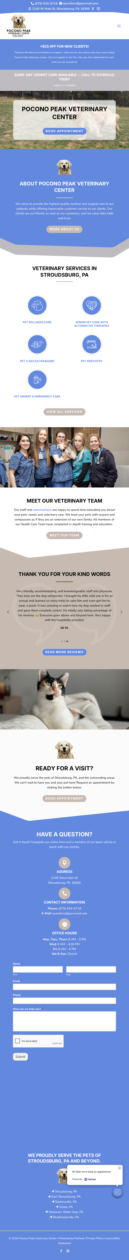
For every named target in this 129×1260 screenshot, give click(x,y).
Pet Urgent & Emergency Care (37, 396)
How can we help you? (28, 1009)
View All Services (64, 411)
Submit (20, 1057)
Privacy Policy (94, 1238)
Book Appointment (64, 131)
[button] (8, 612)
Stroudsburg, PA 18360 (64, 883)
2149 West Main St (64, 878)
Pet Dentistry (92, 361)
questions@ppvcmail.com (70, 913)
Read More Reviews (64, 652)
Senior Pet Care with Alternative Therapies (91, 324)
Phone (17, 995)
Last (68, 974)
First (15, 974)
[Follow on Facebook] (61, 1251)
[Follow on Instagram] (68, 1251)
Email (17, 981)
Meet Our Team (64, 535)
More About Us (64, 229)
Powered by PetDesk (71, 1238)
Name (17, 964)
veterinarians (42, 510)
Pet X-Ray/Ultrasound (37, 361)
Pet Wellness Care (37, 322)
